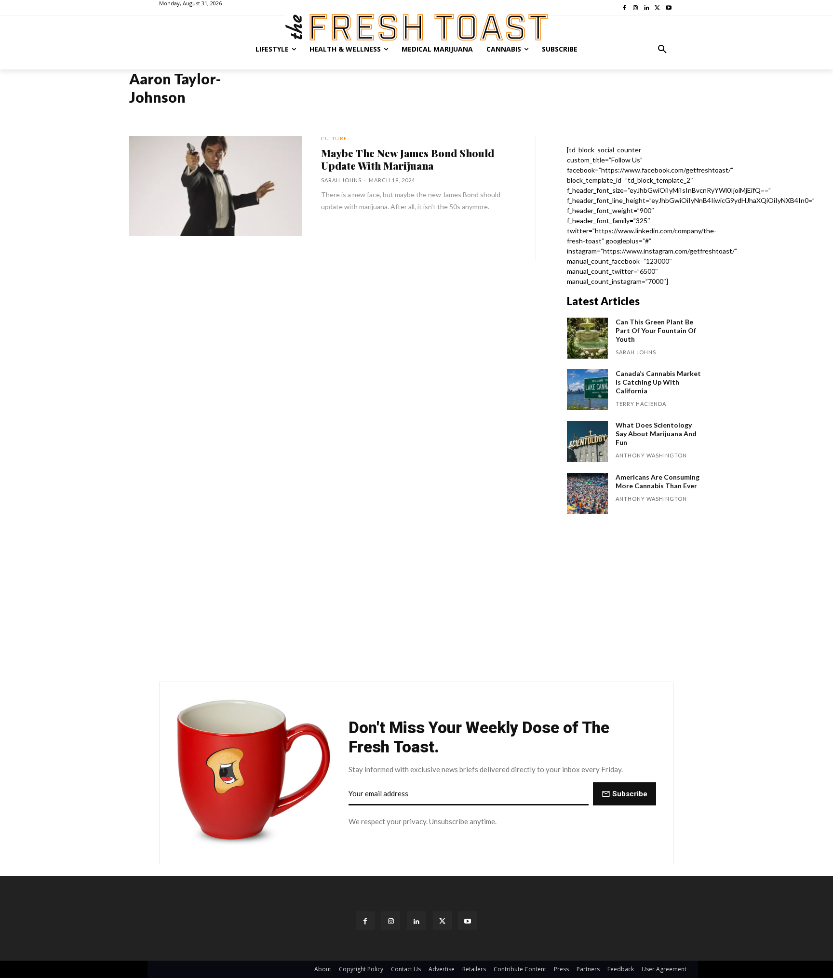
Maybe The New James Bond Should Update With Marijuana (407, 159)
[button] (662, 49)
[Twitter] (442, 920)
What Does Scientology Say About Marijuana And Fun (656, 433)
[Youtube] (467, 920)
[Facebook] (365, 920)
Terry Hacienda (641, 404)
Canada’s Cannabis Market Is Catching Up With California (658, 382)
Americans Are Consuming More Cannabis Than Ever (657, 481)
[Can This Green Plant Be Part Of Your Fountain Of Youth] (587, 338)
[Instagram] (390, 920)
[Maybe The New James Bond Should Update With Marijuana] (215, 186)
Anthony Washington (651, 455)
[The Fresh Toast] (416, 27)
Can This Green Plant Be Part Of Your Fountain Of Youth (656, 330)
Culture (334, 138)
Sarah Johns (341, 180)
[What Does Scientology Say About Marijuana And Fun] (587, 441)
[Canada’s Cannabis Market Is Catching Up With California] (587, 389)
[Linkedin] (416, 920)
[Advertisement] (416, 602)
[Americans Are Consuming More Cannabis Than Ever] (587, 493)
